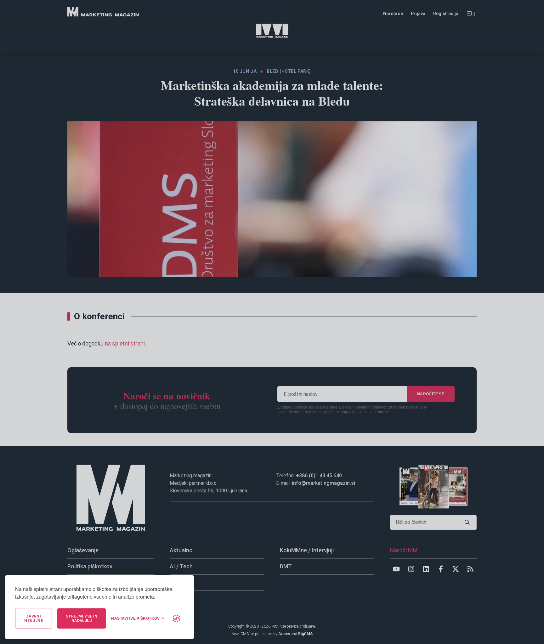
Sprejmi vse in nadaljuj (81, 618)
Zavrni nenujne (33, 618)
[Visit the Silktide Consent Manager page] (176, 618)
